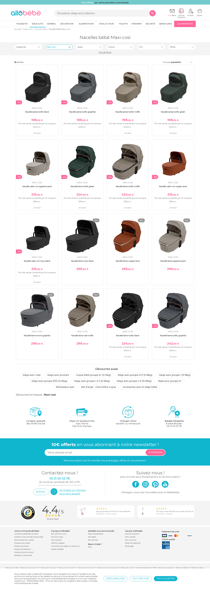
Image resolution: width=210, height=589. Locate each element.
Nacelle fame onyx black (82, 261)
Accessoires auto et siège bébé (140, 387)
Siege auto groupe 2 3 (67, 568)
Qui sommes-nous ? (59, 534)
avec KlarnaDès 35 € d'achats (81, 424)
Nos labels (92, 537)
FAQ (89, 547)
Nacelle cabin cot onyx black (37, 261)
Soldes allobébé (57, 549)
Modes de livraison (21, 546)
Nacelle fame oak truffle (82, 335)
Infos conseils (130, 537)
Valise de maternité (132, 543)
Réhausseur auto (65, 387)
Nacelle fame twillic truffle (128, 186)
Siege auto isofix (12, 568)
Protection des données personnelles (28, 537)
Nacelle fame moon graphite (37, 335)
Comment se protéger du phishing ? (65, 546)
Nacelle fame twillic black (127, 335)
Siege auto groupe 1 (48, 568)
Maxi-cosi (51, 47)
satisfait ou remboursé (128, 422)
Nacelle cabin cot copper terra (173, 186)
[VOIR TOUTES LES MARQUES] (69, 49)
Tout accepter (166, 578)
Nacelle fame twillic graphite (173, 335)
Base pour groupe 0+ (170, 381)
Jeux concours (130, 540)
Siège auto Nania (182, 568)
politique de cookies (29, 583)
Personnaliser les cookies (24, 540)
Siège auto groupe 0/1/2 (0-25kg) (49, 381)
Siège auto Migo (197, 568)
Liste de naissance (132, 534)
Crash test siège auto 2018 (146, 568)
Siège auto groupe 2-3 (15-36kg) (134, 381)
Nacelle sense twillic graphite (82, 112)
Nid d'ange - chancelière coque (98, 387)
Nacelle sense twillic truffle (127, 112)
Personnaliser (115, 578)
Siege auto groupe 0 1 (86, 568)
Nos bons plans (57, 537)
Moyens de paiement (22, 549)
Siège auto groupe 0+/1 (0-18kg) (135, 375)
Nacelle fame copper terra (128, 261)
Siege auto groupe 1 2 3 (29, 568)
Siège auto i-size (32, 375)
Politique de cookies (22, 543)
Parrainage (129, 546)
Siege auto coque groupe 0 (108, 568)
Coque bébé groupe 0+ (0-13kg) (93, 375)
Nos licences (93, 540)
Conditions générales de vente (26, 534)
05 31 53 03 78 (174, 426)
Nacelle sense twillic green (173, 112)
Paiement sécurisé (170, 531)
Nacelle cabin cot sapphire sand (37, 186)
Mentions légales (58, 543)
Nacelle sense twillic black (37, 112)
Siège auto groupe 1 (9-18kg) (174, 375)
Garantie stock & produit (24, 552)
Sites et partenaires (95, 534)
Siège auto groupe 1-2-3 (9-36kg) (92, 381)
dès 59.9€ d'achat (36, 422)
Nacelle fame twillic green (82, 186)
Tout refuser (140, 578)
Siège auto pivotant (58, 375)
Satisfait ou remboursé (23, 555)
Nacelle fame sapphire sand (173, 261)
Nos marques (56, 540)
